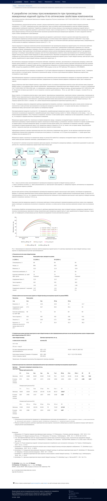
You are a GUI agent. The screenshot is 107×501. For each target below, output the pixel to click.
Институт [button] (32, 2)
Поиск (64, 2)
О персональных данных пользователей (80, 498)
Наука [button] (40, 2)
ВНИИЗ (18, 2)
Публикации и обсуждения (25, 6)
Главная (26, 2)
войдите (45, 483)
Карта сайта (73, 496)
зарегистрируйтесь (36, 483)
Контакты (57, 2)
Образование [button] (48, 2)
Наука (14, 6)
